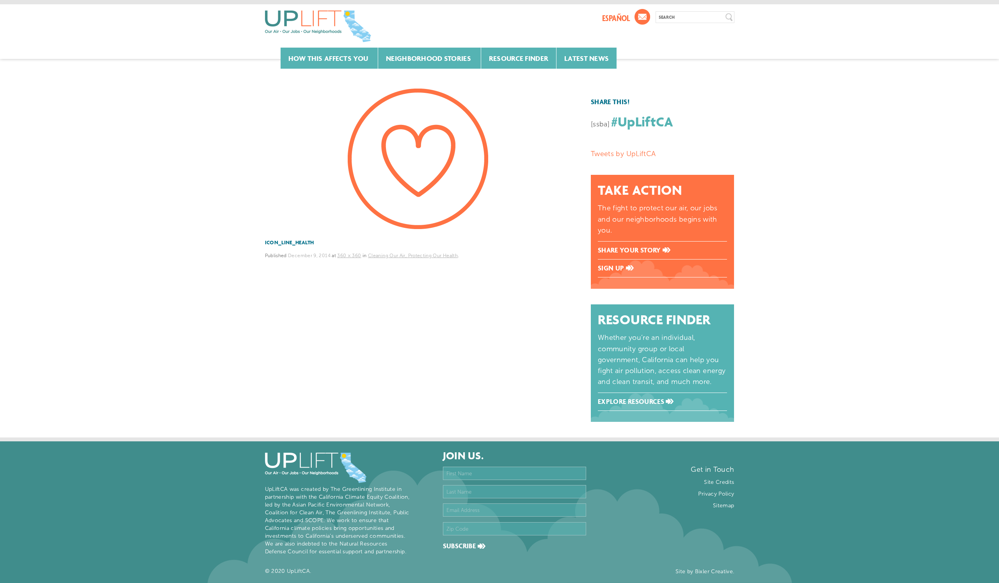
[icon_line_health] (418, 159)
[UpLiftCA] (318, 26)
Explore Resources (632, 401)
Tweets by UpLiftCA (623, 153)
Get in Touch (712, 469)
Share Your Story (630, 250)
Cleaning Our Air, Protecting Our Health (413, 255)
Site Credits (719, 482)
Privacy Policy (716, 494)
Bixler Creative (714, 571)
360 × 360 (349, 255)
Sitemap (723, 505)
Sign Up (612, 268)
